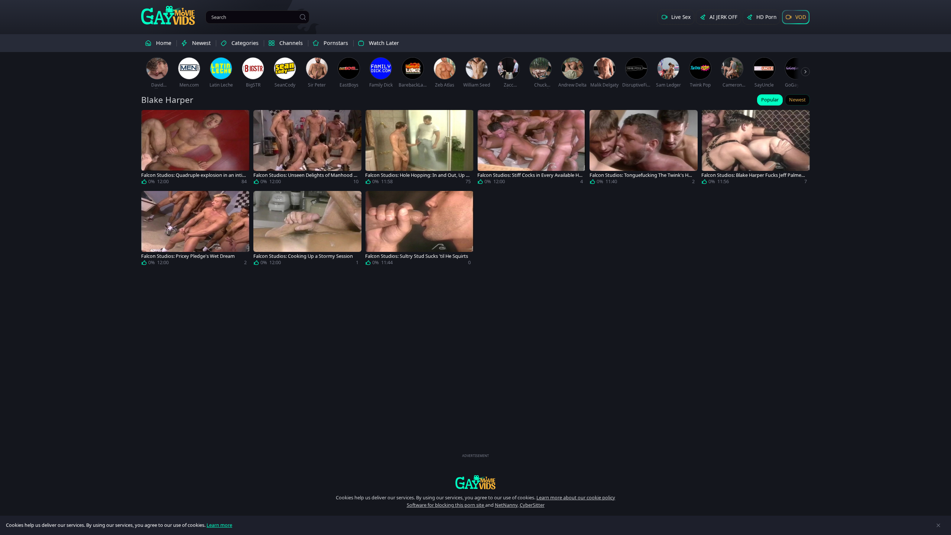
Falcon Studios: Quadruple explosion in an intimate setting (191, 175)
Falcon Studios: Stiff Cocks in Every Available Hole (529, 175)
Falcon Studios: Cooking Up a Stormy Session (303, 256)
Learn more (219, 525)
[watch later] (150, 119)
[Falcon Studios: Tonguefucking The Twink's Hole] (644, 148)
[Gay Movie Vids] (168, 15)
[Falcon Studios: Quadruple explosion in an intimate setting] (195, 148)
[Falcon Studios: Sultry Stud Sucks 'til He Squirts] (419, 229)
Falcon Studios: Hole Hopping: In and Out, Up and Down (416, 175)
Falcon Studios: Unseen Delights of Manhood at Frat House (305, 175)
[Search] (302, 17)
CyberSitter (532, 505)
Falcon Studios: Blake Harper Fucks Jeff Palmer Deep (752, 175)
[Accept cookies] (938, 525)
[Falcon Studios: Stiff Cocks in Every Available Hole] (531, 148)
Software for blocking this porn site (446, 505)
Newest (797, 99)
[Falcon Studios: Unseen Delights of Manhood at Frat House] (307, 148)
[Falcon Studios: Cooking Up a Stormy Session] (307, 229)
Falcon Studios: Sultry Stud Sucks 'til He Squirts (416, 256)
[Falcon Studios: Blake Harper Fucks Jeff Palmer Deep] (755, 148)
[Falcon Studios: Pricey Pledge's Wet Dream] (195, 229)
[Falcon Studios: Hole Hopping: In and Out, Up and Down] (419, 148)
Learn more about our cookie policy (575, 497)
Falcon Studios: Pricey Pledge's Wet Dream (188, 256)
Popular (770, 99)
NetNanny (506, 505)
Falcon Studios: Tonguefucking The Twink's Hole (641, 175)
